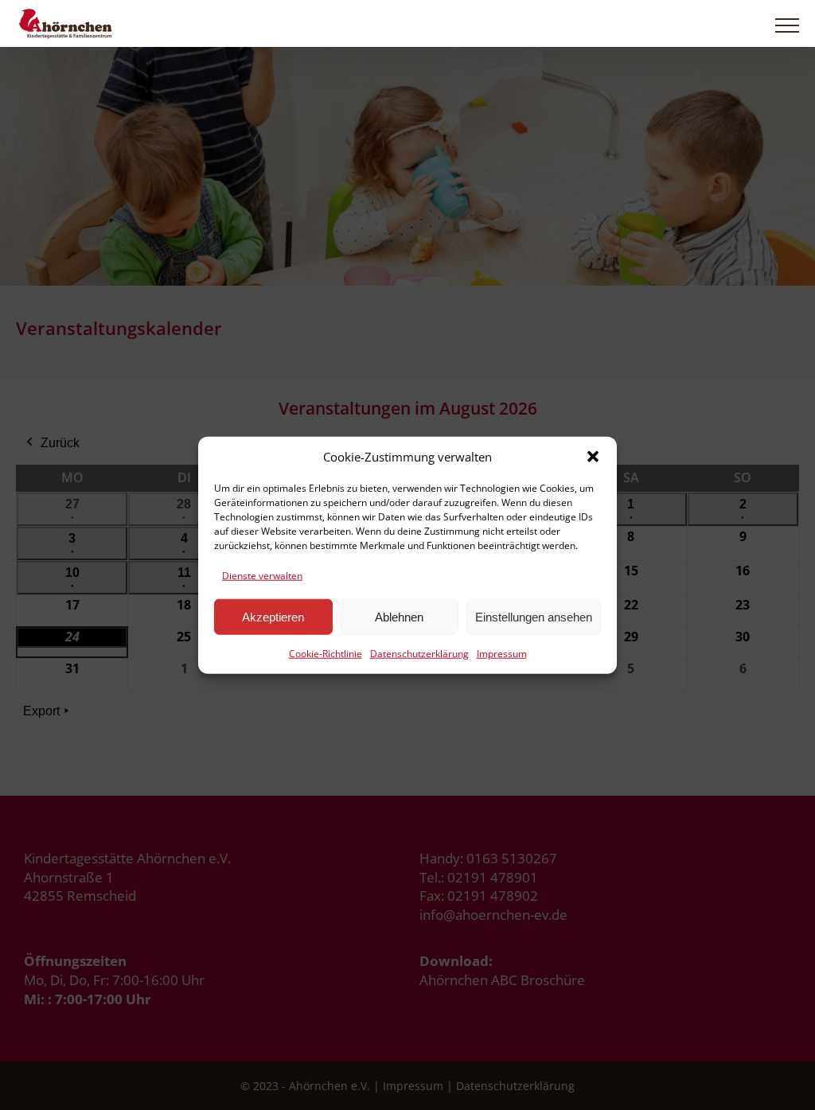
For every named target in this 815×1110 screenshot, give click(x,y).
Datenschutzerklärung (419, 653)
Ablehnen (399, 617)
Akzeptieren (273, 617)
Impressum (502, 653)
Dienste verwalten (262, 575)
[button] (593, 457)
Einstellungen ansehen (533, 617)
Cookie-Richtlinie (325, 653)
